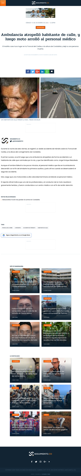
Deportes (15, 414)
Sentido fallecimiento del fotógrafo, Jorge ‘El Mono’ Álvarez (53, 373)
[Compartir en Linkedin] (42, 71)
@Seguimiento (17, 141)
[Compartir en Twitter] (32, 71)
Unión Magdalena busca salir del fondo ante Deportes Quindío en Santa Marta (24, 427)
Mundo (46, 414)
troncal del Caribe (7, 228)
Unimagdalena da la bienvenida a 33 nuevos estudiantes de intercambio (55, 284)
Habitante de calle (43, 228)
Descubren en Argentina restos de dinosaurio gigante (55, 428)
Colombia (15, 388)
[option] (40, 99)
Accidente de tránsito (29, 228)
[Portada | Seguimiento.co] (40, 454)
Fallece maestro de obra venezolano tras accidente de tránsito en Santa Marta (24, 310)
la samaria (16, 298)
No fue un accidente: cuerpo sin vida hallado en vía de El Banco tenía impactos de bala (24, 337)
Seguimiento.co (15, 139)
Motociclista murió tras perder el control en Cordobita (21, 200)
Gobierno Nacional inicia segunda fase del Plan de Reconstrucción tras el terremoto (54, 399)
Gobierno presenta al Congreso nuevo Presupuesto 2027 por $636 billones (24, 400)
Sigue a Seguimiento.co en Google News (18, 235)
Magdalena (40, 27)
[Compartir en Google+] (37, 71)
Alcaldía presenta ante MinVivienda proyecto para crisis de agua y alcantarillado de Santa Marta (24, 372)
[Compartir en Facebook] (28, 71)
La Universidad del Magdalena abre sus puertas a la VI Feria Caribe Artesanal (24, 284)
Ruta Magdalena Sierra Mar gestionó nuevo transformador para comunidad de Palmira (56, 310)
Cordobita (18, 228)
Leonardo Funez (46, 474)
